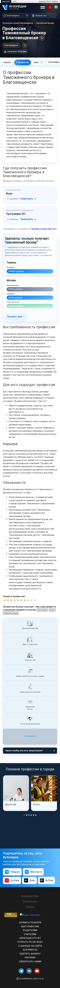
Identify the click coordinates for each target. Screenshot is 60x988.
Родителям (30, 930)
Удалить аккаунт (30, 953)
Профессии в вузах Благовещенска (17, 23)
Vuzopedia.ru (25, 979)
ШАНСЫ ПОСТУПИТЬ (48, 1)
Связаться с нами (30, 961)
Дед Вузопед (30, 901)
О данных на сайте (30, 945)
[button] (24, 815)
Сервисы (30, 906)
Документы (30, 949)
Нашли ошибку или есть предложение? (24, 750)
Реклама (30, 957)
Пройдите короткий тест (44, 229)
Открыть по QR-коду (30, 941)
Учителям (30, 934)
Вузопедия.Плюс (30, 896)
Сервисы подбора (30, 922)
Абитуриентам (30, 926)
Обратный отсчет (30, 938)
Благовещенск (11, 45)
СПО (15, 1)
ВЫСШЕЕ (6, 1)
